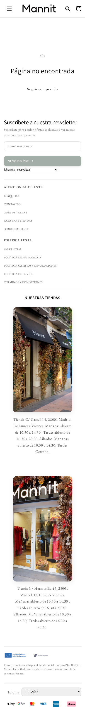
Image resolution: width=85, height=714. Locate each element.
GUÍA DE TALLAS (15, 212)
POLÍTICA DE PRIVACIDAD (22, 257)
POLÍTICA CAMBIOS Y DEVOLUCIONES (30, 265)
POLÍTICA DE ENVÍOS (18, 274)
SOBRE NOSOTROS (16, 229)
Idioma (9, 169)
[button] (9, 8)
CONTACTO (12, 204)
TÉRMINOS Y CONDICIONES (23, 282)
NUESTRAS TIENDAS (18, 220)
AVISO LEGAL (13, 249)
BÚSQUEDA (11, 196)
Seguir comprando (42, 88)
